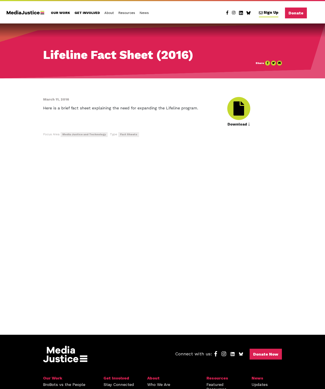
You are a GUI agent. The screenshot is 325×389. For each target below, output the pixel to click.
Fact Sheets (128, 134)
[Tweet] (273, 63)
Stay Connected (118, 384)
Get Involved (87, 13)
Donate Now (265, 354)
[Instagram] (233, 13)
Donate (296, 13)
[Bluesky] (248, 13)
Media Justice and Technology (84, 134)
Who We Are (158, 384)
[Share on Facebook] (267, 63)
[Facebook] (227, 13)
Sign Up (271, 12)
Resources (126, 13)
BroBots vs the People (64, 384)
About (109, 13)
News (144, 13)
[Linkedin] (241, 13)
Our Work (60, 13)
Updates (260, 384)
